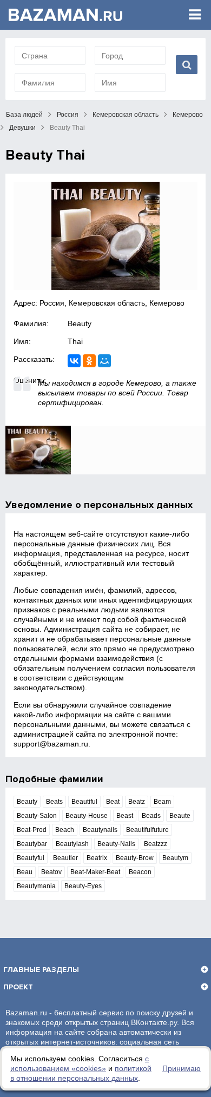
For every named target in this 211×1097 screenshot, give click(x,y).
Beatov (51, 872)
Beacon (140, 872)
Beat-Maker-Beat (95, 872)
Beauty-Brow (135, 858)
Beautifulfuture (147, 830)
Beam (162, 801)
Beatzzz (155, 844)
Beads (151, 816)
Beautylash (72, 844)
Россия (67, 114)
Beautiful (84, 801)
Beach (64, 830)
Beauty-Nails (116, 844)
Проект (18, 987)
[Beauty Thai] (105, 236)
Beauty (79, 323)
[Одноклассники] (89, 360)
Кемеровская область (126, 114)
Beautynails (100, 830)
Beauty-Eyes (83, 886)
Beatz (136, 801)
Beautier (65, 858)
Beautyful (30, 858)
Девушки (22, 127)
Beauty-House (86, 816)
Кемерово (188, 114)
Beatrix (97, 858)
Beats (54, 801)
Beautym (175, 858)
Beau (24, 872)
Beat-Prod (32, 830)
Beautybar (32, 844)
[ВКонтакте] (74, 360)
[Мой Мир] (104, 360)
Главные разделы (41, 969)
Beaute (179, 816)
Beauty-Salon (37, 816)
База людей (24, 114)
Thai (75, 341)
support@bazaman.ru (51, 743)
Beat (113, 801)
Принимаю (181, 1068)
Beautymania (36, 886)
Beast (124, 816)
